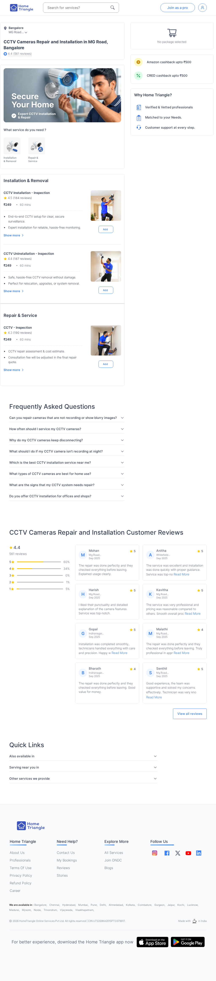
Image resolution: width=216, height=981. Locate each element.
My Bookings (67, 860)
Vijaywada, (67, 910)
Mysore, (27, 910)
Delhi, (103, 904)
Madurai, (14, 910)
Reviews (63, 868)
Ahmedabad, (116, 904)
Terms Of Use (20, 868)
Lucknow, (192, 904)
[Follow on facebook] (167, 853)
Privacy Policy (21, 875)
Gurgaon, (160, 904)
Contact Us (66, 852)
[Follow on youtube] (188, 853)
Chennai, (55, 904)
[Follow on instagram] (154, 853)
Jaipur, (171, 904)
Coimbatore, (145, 904)
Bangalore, (41, 904)
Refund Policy (20, 883)
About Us (17, 852)
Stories (62, 875)
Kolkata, (131, 904)
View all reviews (189, 714)
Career (15, 890)
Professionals (20, 860)
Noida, (38, 910)
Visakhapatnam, (84, 910)
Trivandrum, (51, 910)
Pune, (94, 904)
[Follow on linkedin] (198, 853)
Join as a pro (177, 7)
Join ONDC (113, 860)
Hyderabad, (69, 904)
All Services (113, 852)
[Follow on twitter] (177, 853)
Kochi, (181, 904)
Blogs (108, 868)
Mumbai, (83, 904)
